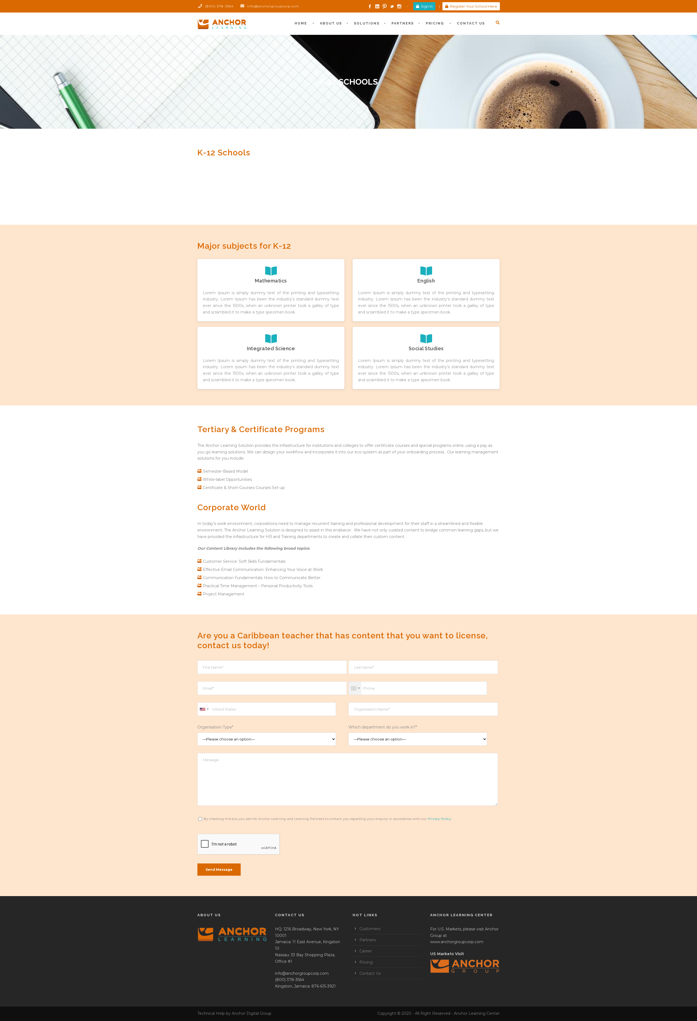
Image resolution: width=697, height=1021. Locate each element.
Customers (369, 928)
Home (301, 23)
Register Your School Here (473, 6)
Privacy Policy (439, 819)
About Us (331, 23)
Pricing (435, 23)
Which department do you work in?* (382, 727)
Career (365, 951)
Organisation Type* (215, 727)
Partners (403, 23)
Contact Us (471, 23)
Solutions (367, 23)
